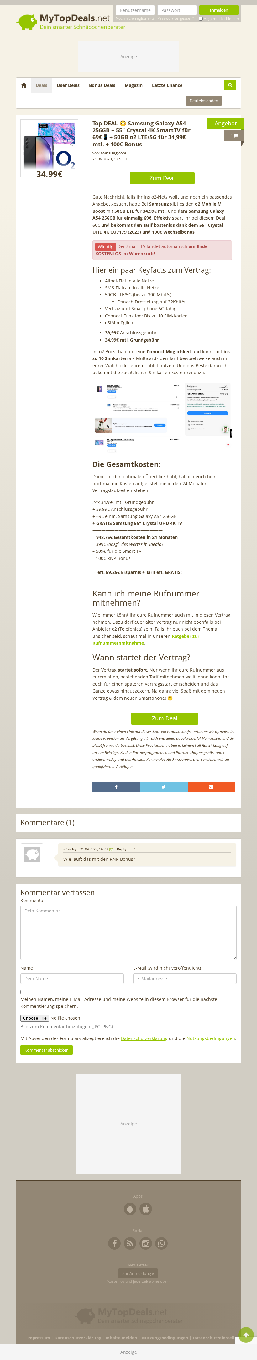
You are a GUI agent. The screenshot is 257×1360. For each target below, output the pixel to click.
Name (26, 968)
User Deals (68, 85)
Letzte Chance (167, 85)
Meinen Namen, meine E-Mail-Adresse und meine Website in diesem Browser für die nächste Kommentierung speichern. (118, 1002)
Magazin (134, 85)
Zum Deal (162, 178)
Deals (41, 85)
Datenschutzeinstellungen (220, 1338)
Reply (121, 849)
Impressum (38, 1338)
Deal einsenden (204, 101)
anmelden (218, 10)
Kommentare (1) (47, 822)
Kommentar (32, 900)
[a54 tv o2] (49, 148)
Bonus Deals (102, 85)
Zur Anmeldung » (138, 1273)
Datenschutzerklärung (144, 1038)
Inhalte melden (121, 1338)
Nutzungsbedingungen (210, 1038)
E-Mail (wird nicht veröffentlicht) (167, 968)
